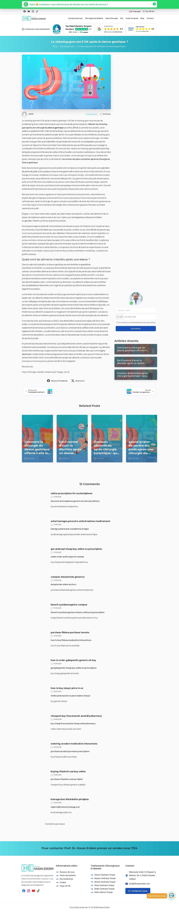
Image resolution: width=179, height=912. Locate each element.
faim (62, 178)
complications (32, 285)
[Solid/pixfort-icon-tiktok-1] (38, 890)
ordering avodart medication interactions (74, 743)
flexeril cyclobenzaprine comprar (69, 604)
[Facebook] (25, 11)
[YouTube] (29, 11)
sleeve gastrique (56, 127)
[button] (68, 4)
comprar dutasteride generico (68, 577)
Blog (55, 46)
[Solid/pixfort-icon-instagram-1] (28, 890)
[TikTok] (37, 11)
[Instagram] (33, 11)
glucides (28, 220)
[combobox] (120, 316)
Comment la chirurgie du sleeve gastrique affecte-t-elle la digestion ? (36, 447)
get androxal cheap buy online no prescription (76, 549)
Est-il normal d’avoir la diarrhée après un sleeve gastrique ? (70, 447)
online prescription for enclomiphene (71, 493)
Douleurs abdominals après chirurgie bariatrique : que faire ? (106, 447)
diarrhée (51, 141)
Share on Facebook (59, 381)
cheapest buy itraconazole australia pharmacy (76, 716)
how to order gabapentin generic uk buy (73, 660)
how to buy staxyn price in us (67, 688)
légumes (79, 217)
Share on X (79, 381)
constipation (88, 141)
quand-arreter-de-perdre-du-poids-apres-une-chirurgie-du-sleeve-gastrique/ (141, 447)
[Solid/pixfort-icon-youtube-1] (33, 890)
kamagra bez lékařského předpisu (70, 799)
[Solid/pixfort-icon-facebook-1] (23, 890)
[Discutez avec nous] (172, 896)
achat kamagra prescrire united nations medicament (80, 521)
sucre (35, 308)
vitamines (61, 233)
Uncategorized (67, 46)
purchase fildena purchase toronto (70, 632)
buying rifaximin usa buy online (68, 771)
